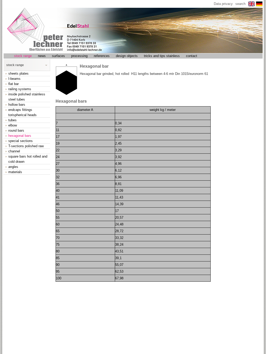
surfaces (58, 56)
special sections (20, 141)
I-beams (14, 79)
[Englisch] (252, 5)
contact (191, 56)
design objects (127, 56)
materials (15, 172)
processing (79, 56)
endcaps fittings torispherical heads (22, 112)
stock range (23, 56)
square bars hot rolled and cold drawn (27, 159)
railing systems (19, 89)
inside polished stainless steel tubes (26, 96)
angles (13, 167)
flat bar (13, 84)
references (102, 56)
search (240, 4)
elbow (12, 125)
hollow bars (16, 105)
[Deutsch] (259, 5)
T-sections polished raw (26, 146)
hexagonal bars (19, 136)
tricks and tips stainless (162, 56)
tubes (12, 120)
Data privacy (223, 4)
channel (14, 151)
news (42, 56)
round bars (16, 130)
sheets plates (18, 73)
